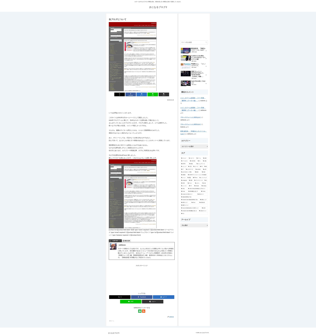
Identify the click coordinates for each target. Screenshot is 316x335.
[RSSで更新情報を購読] (143, 311)
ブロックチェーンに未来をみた (190, 117)
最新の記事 (127, 240)
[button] (164, 94)
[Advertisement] (142, 105)
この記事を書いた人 (116, 240)
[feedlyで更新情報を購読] (139, 311)
